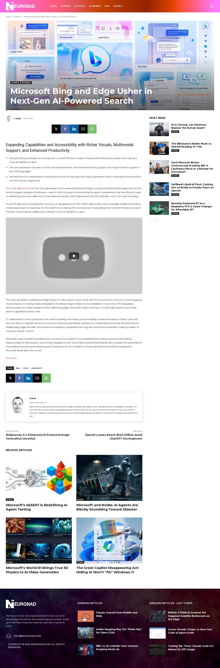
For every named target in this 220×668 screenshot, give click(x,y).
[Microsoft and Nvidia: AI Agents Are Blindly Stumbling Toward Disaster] (109, 478)
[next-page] (156, 220)
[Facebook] (65, 129)
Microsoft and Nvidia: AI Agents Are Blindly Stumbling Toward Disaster (107, 507)
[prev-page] (151, 220)
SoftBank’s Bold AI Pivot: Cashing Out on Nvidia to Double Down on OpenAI (192, 187)
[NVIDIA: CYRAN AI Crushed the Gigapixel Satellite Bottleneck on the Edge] (158, 616)
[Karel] (9, 119)
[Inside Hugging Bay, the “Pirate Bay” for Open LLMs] (86, 633)
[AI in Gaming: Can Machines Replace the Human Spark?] (159, 129)
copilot (114, 196)
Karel (18, 119)
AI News (17, 16)
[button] (211, 6)
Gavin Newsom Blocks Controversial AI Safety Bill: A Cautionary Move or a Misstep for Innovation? (192, 167)
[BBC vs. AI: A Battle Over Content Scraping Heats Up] (86, 649)
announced (28, 188)
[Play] (74, 256)
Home (8, 16)
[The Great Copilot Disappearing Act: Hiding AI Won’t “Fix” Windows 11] (109, 541)
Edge (25, 368)
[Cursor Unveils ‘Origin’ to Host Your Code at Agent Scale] (158, 633)
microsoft (36, 368)
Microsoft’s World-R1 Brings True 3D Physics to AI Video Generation (37, 570)
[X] (56, 129)
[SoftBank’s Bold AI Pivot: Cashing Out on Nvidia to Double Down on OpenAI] (159, 189)
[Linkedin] (74, 129)
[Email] (83, 129)
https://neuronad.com (38, 402)
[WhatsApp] (92, 129)
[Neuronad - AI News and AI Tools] (24, 6)
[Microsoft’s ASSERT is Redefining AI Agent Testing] (39, 478)
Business (26, 83)
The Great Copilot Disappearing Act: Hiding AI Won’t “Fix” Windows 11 (107, 570)
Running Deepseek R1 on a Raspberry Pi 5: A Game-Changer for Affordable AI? (191, 206)
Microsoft (11, 188)
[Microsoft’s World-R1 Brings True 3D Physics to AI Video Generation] (39, 541)
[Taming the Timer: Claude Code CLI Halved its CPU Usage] (158, 649)
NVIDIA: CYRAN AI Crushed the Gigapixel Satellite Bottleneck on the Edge (189, 616)
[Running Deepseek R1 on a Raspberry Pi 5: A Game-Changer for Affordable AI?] (159, 208)
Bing (52, 204)
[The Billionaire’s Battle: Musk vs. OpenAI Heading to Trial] (159, 148)
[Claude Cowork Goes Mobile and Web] (86, 616)
